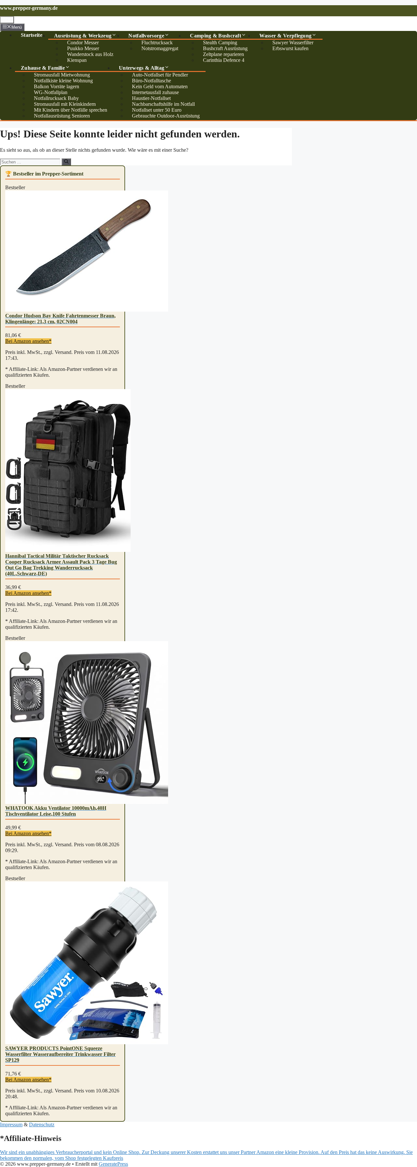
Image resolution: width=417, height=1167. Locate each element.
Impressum (11, 1124)
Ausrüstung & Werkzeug (82, 35)
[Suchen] (66, 161)
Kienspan (77, 60)
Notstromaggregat (159, 48)
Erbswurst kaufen (290, 48)
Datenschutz (41, 1124)
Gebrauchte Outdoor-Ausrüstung (166, 116)
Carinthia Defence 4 (223, 60)
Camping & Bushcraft (215, 35)
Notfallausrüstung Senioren (62, 116)
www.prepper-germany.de (29, 8)
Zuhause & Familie (43, 68)
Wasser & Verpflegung (285, 35)
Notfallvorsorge (146, 35)
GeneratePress (113, 1164)
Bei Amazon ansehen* (28, 341)
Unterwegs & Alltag (141, 68)
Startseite (31, 35)
